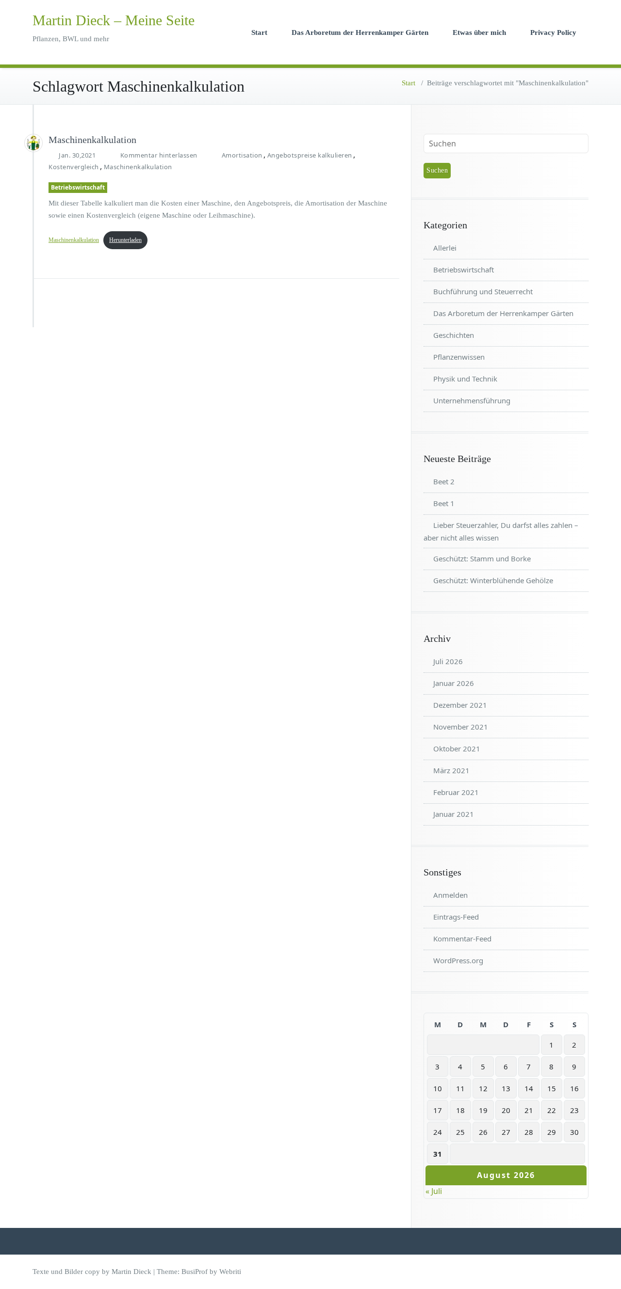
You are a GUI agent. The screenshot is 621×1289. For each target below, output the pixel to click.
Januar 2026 (453, 683)
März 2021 (451, 770)
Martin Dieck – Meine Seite (114, 20)
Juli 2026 (448, 661)
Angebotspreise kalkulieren (309, 155)
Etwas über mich (479, 32)
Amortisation (242, 155)
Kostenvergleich (74, 166)
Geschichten (453, 335)
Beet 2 (444, 481)
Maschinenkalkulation (92, 139)
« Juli (433, 1191)
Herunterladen (125, 240)
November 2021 (460, 727)
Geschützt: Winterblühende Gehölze (493, 580)
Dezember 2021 (460, 705)
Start (259, 32)
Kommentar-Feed (462, 938)
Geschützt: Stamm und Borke (482, 558)
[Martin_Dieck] (33, 143)
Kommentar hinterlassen (158, 155)
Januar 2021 (453, 814)
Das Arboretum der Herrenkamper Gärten (360, 32)
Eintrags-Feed (456, 917)
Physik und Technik (465, 378)
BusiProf (194, 1271)
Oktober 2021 (456, 748)
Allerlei (445, 248)
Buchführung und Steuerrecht (483, 291)
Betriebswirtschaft (78, 187)
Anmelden (450, 895)
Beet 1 (444, 503)
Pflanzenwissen (459, 357)
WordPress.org (458, 960)
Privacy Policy (553, 32)
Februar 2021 (456, 792)
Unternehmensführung (471, 400)
